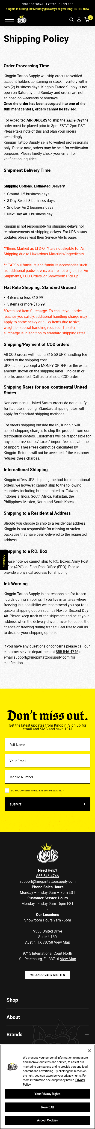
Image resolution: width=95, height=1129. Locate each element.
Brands (14, 1034)
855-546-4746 (67, 651)
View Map (68, 958)
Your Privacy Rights (47, 975)
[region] (47, 1086)
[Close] (89, 1051)
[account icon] (79, 19)
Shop (12, 999)
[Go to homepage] (19, 19)
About (13, 1017)
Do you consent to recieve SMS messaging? (37, 790)
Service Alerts (56, 237)
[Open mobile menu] (9, 19)
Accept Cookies (47, 1120)
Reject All (47, 1107)
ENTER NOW (81, 9)
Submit (15, 804)
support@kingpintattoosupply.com (42, 657)
